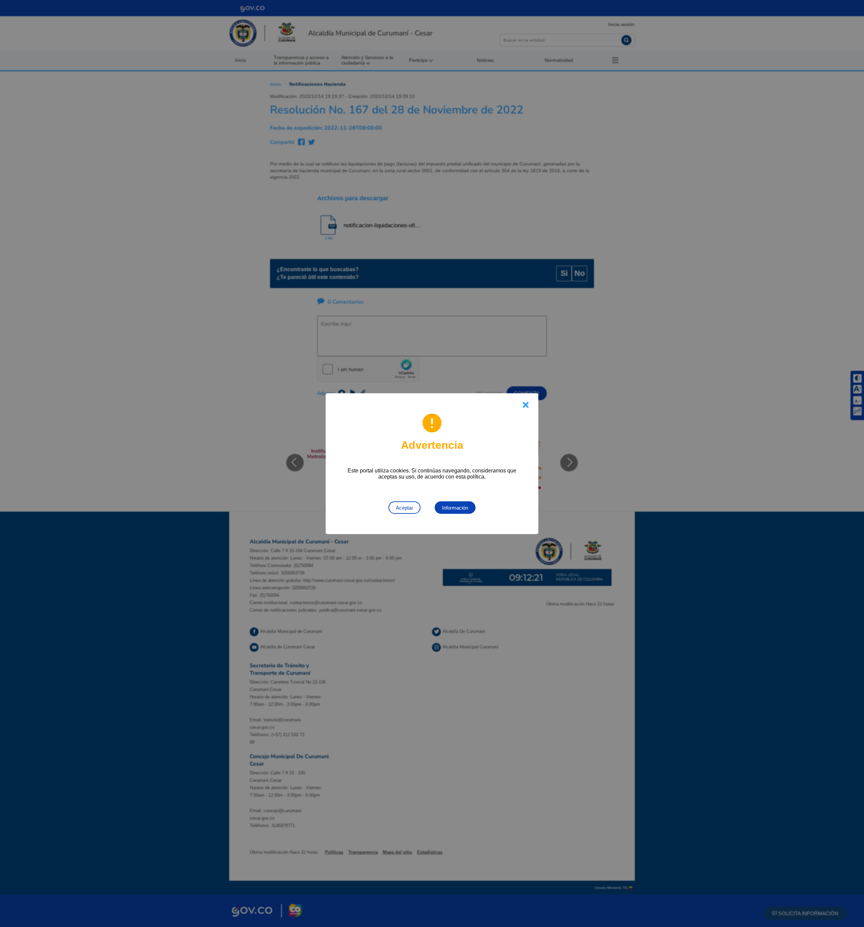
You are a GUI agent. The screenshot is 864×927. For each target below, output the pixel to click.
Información (455, 507)
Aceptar (404, 507)
